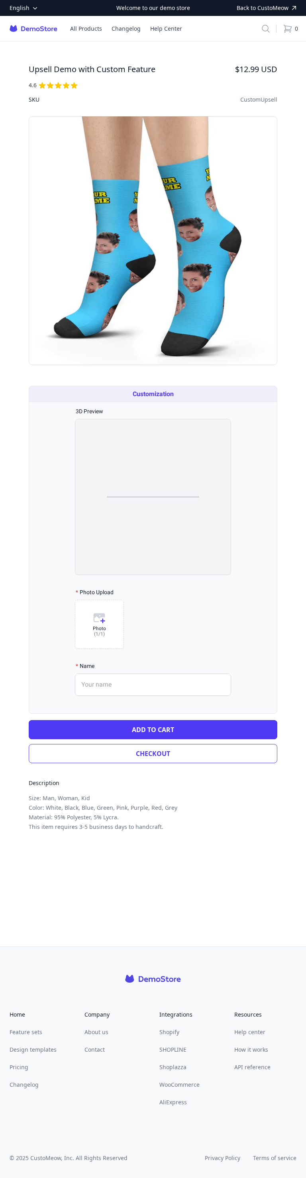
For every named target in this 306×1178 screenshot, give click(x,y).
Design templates (33, 1049)
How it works (251, 1049)
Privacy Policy (222, 1158)
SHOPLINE (172, 1049)
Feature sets (26, 1032)
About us (96, 1032)
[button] (266, 29)
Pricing (19, 1067)
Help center (249, 1032)
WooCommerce (179, 1084)
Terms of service (274, 1158)
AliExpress (173, 1102)
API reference (252, 1067)
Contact (94, 1049)
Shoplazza (172, 1067)
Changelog (24, 1084)
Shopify (169, 1032)
